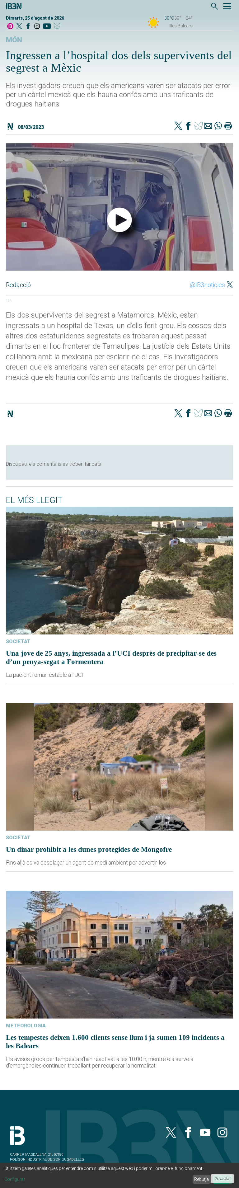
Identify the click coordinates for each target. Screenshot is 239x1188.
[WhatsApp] (218, 126)
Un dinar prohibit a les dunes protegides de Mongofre (89, 849)
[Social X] (19, 26)
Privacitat (222, 1178)
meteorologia (26, 1026)
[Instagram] (37, 26)
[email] (208, 126)
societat (18, 641)
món (14, 40)
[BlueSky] (58, 26)
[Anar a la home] (10, 26)
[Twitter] (178, 126)
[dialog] (119, 1175)
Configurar (14, 1179)
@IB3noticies (207, 285)
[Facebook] (28, 26)
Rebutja (201, 1179)
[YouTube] (47, 26)
